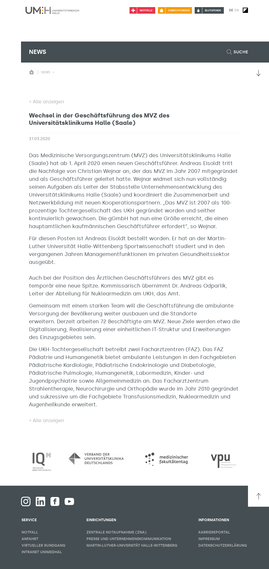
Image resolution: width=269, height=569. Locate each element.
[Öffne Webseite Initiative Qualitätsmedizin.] (41, 462)
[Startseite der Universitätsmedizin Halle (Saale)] (52, 10)
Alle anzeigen (48, 102)
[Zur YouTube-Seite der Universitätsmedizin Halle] (69, 501)
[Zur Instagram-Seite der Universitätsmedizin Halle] (25, 501)
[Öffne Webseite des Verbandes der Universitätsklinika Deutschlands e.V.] (96, 458)
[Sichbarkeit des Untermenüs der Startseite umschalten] (31, 72)
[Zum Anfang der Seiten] (258, 496)
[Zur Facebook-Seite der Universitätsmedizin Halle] (55, 501)
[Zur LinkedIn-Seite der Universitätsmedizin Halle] (40, 501)
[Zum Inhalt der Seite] (258, 73)
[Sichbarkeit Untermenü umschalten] (53, 72)
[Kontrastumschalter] (245, 10)
